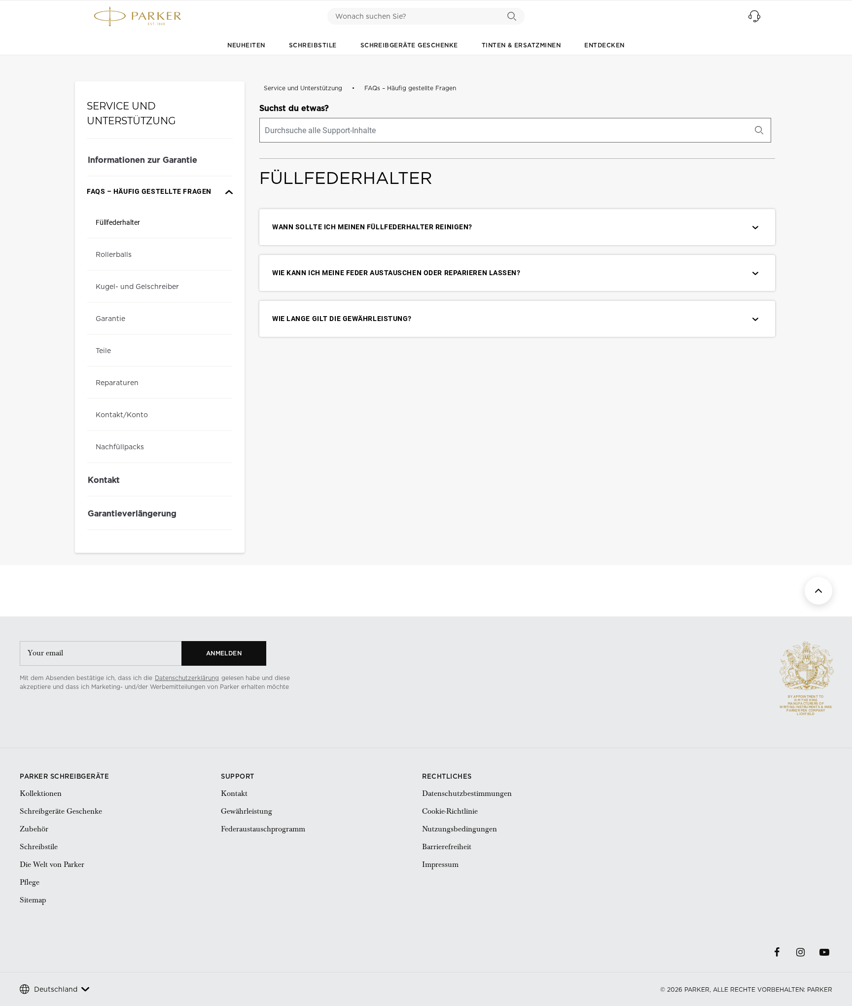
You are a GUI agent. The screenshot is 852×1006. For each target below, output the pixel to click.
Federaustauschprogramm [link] (263, 829)
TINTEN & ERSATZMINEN (521, 45)
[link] (63, 703)
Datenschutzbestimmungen (467, 793)
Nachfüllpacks (120, 447)
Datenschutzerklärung (187, 678)
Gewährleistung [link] (246, 811)
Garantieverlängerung (132, 513)
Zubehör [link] (34, 829)
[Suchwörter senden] (512, 16)
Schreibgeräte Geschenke (409, 45)
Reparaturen (117, 383)
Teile (103, 351)
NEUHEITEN (246, 45)
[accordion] (160, 192)
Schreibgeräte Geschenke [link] (61, 811)
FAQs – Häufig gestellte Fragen (410, 88)
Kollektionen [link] (41, 793)
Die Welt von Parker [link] (52, 864)
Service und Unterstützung (303, 88)
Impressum (440, 864)
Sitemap (33, 900)
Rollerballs (114, 254)
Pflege (29, 882)
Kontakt (104, 479)
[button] (754, 16)
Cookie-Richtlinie (450, 811)
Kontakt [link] (234, 793)
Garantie (110, 318)
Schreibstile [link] (39, 847)
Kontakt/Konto (122, 415)
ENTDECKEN (604, 45)
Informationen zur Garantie (142, 159)
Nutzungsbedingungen (459, 829)
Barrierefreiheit (446, 847)
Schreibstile (313, 45)
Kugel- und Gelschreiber (137, 286)
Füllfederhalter (118, 222)
